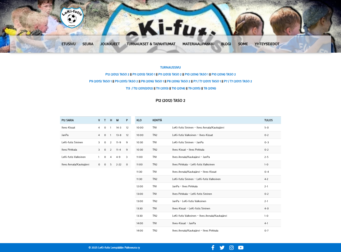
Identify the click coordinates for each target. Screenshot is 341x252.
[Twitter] (222, 247)
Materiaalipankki (198, 44)
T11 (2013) (162, 88)
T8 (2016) (210, 88)
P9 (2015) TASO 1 (100, 81)
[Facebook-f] (212, 247)
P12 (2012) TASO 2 (117, 74)
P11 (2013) (165, 74)
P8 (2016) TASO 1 (152, 81)
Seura (87, 44)
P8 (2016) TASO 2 (178, 81)
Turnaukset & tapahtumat (151, 44)
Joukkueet (110, 44)
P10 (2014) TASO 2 (224, 74)
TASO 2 (177, 74)
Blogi (226, 44)
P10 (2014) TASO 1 (197, 74)
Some (243, 44)
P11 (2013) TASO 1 (144, 74)
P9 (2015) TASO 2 (127, 81)
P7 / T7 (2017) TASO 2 (238, 81)
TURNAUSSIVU (170, 67)
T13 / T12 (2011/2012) (139, 88)
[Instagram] (231, 247)
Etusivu (69, 44)
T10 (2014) (178, 88)
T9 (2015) (194, 88)
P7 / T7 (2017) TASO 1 (207, 81)
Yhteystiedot (267, 44)
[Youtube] (240, 247)
